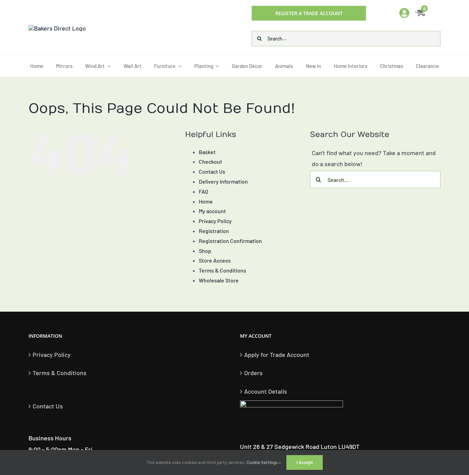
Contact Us (212, 171)
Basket (207, 152)
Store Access (215, 260)
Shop (205, 250)
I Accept (304, 462)
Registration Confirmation (230, 241)
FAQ (203, 191)
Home (206, 201)
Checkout (210, 161)
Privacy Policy (215, 221)
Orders (253, 372)
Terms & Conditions (222, 270)
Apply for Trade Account (276, 354)
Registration (214, 231)
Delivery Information (223, 181)
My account (212, 211)
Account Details (265, 391)
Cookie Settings (262, 462)
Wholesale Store (219, 280)
